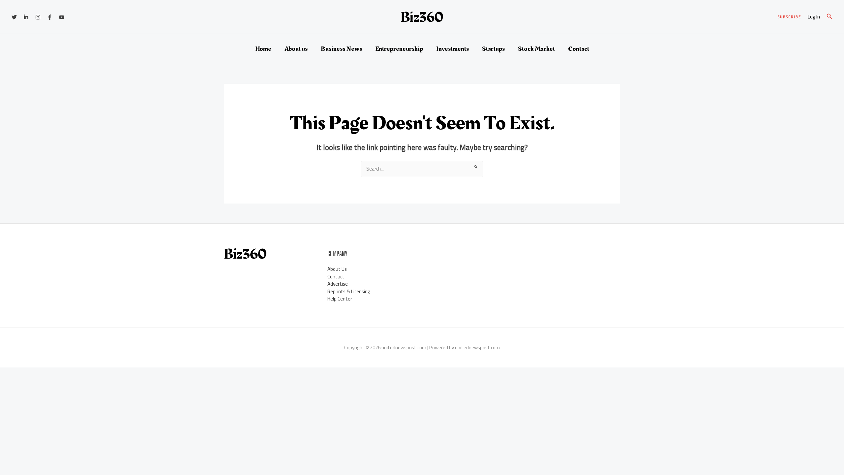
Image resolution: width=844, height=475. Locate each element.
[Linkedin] (26, 17)
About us (296, 49)
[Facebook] (49, 17)
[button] (789, 17)
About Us (337, 269)
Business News (341, 49)
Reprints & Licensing (348, 291)
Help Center (339, 298)
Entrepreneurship (399, 49)
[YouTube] (61, 17)
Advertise (337, 284)
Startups (493, 49)
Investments (452, 49)
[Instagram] (38, 17)
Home (263, 49)
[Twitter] (14, 17)
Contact (578, 49)
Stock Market (536, 49)
